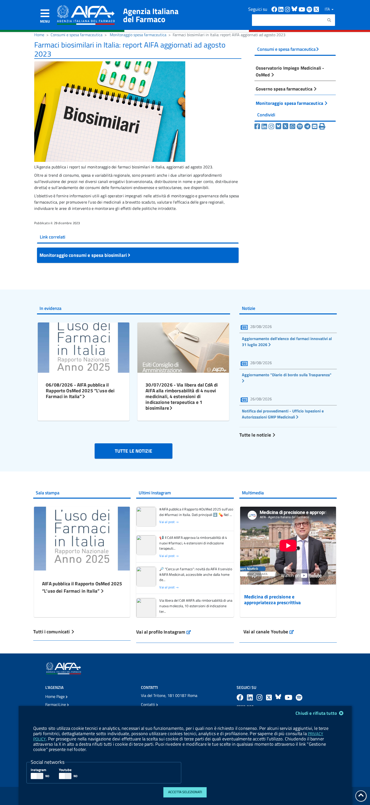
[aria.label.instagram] (260, 697)
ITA (328, 9)
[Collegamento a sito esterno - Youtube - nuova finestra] (303, 9)
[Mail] (314, 126)
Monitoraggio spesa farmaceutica (138, 35)
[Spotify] (300, 126)
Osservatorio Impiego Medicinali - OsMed (290, 71)
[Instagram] (271, 126)
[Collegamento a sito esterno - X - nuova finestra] (316, 9)
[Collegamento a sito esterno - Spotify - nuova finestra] (310, 9)
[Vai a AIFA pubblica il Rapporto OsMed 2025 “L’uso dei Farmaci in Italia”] (82, 538)
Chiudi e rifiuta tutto (316, 713)
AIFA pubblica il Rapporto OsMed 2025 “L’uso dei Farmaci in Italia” (82, 587)
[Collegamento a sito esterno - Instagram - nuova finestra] (288, 9)
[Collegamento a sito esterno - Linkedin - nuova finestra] (281, 9)
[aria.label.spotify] (299, 697)
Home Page (55, 696)
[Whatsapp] (292, 126)
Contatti (148, 704)
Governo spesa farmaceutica (284, 88)
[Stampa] (322, 126)
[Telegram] (307, 126)
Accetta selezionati (185, 792)
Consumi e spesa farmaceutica (76, 35)
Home (39, 35)
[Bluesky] (279, 126)
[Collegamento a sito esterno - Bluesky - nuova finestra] (295, 9)
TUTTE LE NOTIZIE (133, 450)
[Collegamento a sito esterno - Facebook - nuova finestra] (274, 9)
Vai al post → (169, 521)
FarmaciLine (56, 704)
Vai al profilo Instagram (163, 631)
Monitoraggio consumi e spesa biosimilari (84, 255)
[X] (285, 126)
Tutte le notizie (255, 434)
